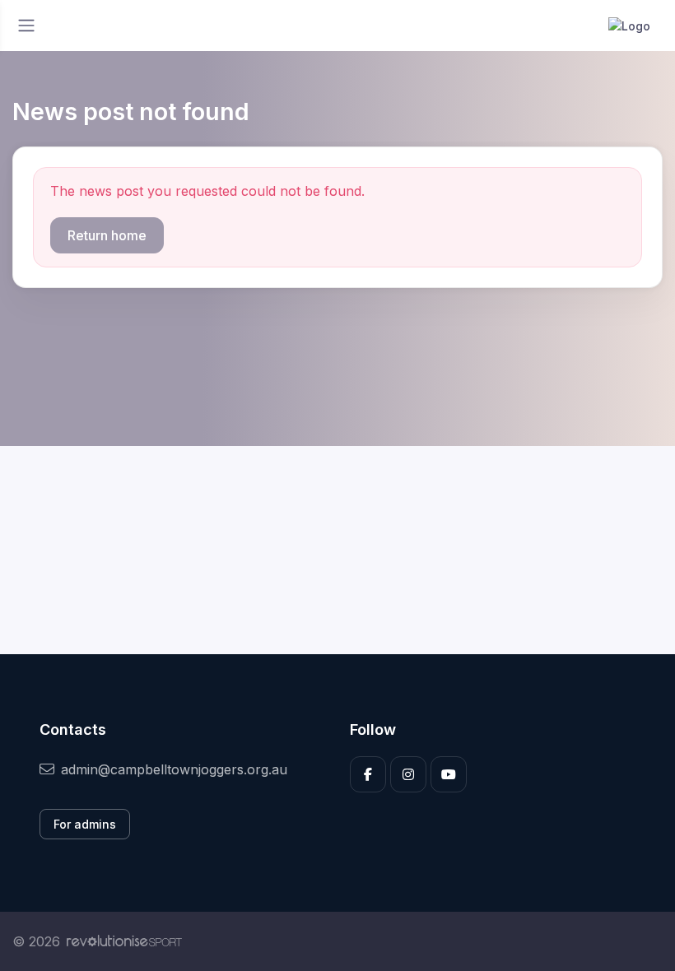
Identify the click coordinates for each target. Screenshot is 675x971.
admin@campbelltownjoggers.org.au (174, 769)
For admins (85, 824)
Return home (107, 235)
